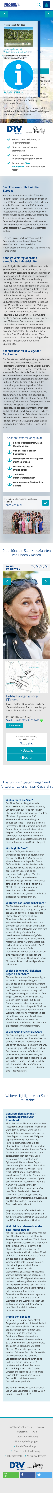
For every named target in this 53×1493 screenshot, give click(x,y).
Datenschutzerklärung (26, 1436)
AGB (35, 1431)
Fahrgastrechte (14, 1456)
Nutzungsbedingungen (26, 1441)
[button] (11, 1475)
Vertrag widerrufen (36, 1456)
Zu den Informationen (13, 91)
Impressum (22, 1431)
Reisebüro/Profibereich (20, 1427)
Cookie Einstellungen (26, 1446)
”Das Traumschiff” (21, 164)
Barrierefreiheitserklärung (27, 1451)
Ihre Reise (14, 725)
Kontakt (41, 1427)
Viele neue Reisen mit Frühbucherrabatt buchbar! (15, 50)
